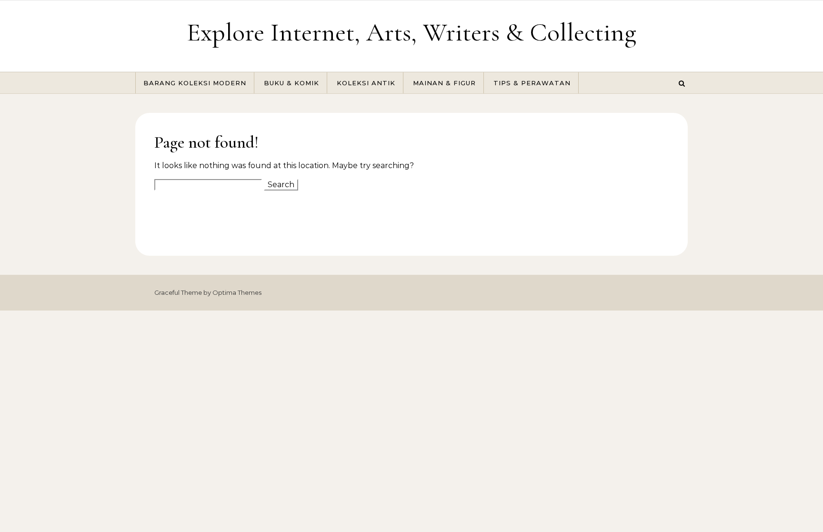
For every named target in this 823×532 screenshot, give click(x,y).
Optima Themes (236, 292)
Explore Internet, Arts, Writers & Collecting (411, 32)
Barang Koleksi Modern (194, 83)
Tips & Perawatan (532, 83)
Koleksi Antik (366, 83)
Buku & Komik (291, 83)
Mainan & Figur (444, 83)
